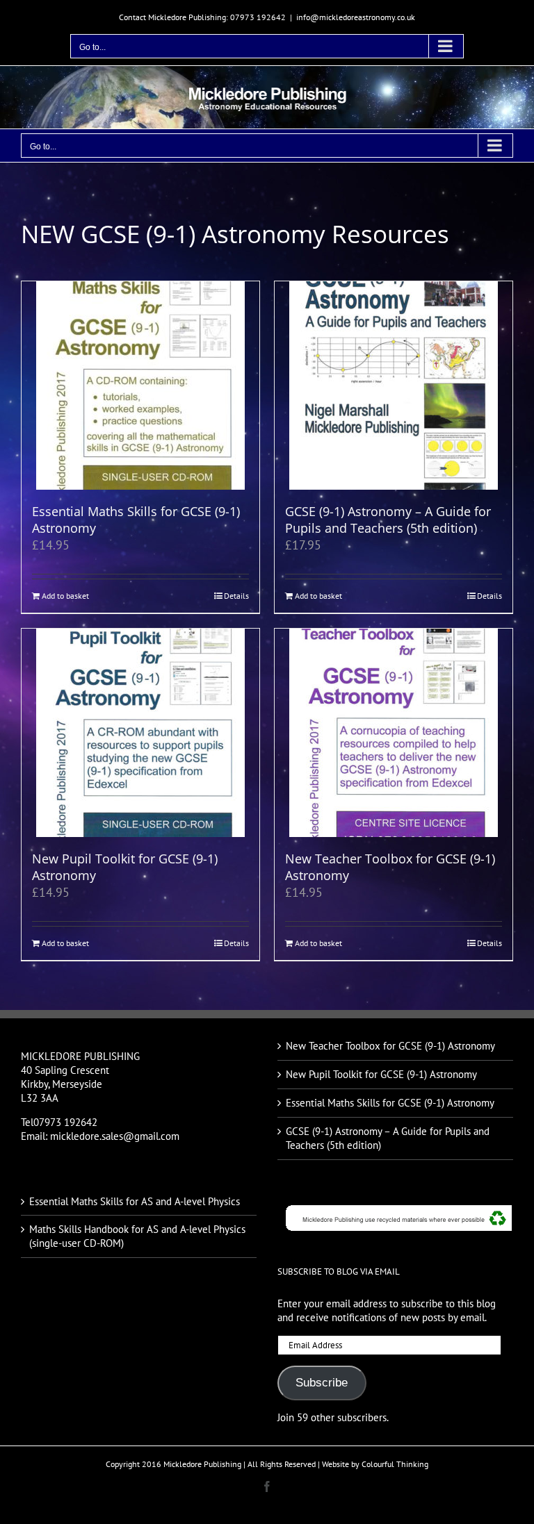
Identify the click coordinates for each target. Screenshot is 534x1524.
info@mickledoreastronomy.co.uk (355, 17)
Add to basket (65, 595)
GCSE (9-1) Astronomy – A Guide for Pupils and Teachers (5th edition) (388, 519)
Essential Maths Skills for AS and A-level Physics (134, 1201)
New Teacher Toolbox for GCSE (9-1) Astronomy (390, 867)
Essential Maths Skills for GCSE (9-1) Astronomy (136, 519)
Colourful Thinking (395, 1464)
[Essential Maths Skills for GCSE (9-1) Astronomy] (140, 385)
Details (236, 595)
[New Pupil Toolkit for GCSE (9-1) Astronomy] (140, 733)
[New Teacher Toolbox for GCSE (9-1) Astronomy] (393, 733)
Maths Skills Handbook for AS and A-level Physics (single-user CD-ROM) (137, 1236)
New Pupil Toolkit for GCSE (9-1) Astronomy (125, 867)
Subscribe (322, 1382)
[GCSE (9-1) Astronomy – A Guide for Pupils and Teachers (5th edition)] (393, 385)
